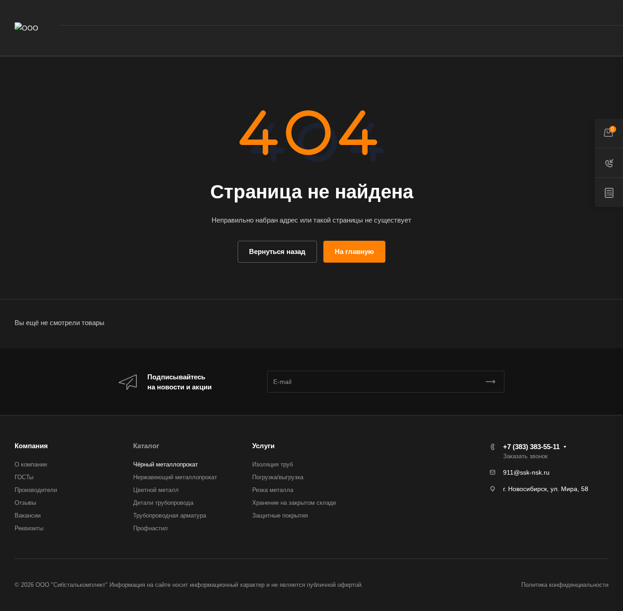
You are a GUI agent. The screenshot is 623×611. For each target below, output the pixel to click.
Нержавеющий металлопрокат (175, 477)
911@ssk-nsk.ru (526, 472)
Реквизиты (29, 528)
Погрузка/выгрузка (277, 477)
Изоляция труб (272, 464)
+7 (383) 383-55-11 (520, 12)
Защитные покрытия (280, 515)
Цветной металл (156, 490)
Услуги (263, 446)
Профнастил (150, 528)
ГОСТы (24, 477)
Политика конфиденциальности (564, 584)
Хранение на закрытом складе (294, 502)
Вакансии (28, 515)
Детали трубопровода (163, 502)
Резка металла (272, 490)
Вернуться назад (277, 251)
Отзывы (25, 502)
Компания (31, 446)
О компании (31, 464)
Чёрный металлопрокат (165, 464)
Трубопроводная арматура (169, 515)
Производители (36, 490)
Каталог (146, 446)
